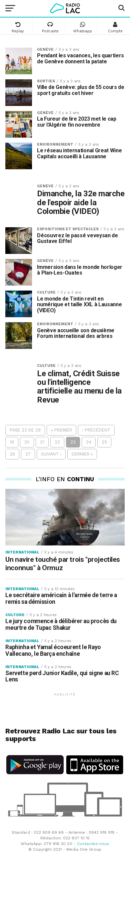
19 (12, 442)
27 (28, 454)
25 (104, 442)
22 (57, 442)
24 (88, 442)
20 (27, 442)
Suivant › (51, 454)
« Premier (61, 430)
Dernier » (82, 454)
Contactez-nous (93, 843)
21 (42, 442)
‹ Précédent (96, 430)
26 (12, 454)
